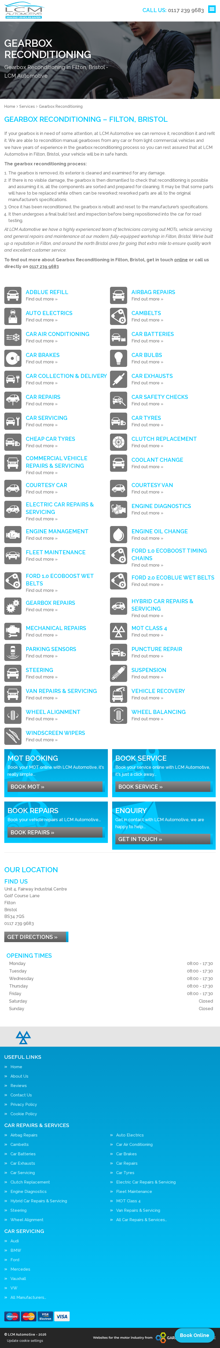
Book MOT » (27, 787)
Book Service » (140, 787)
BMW (15, 1251)
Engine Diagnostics (28, 1192)
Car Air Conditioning (134, 1145)
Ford (14, 1260)
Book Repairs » (32, 832)
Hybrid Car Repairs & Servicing (38, 1201)
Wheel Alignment (26, 1220)
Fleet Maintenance (134, 1192)
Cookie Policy (23, 1114)
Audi (14, 1241)
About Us (19, 1076)
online (181, 259)
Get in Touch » (140, 839)
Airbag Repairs (24, 1135)
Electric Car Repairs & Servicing (146, 1182)
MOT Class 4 (128, 1201)
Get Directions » (32, 937)
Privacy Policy (23, 1105)
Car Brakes (126, 1154)
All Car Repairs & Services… (141, 1220)
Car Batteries (23, 1154)
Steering (18, 1210)
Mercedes (20, 1269)
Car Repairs (127, 1163)
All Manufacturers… (28, 1298)
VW (13, 1288)
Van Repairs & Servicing (138, 1210)
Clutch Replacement (30, 1182)
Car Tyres (125, 1173)
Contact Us (21, 1095)
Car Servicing (22, 1173)
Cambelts (19, 1145)
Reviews (18, 1086)
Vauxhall (18, 1279)
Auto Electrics (130, 1135)
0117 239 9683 (173, 10)
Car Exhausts (22, 1163)
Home (16, 1067)
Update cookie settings (25, 1341)
